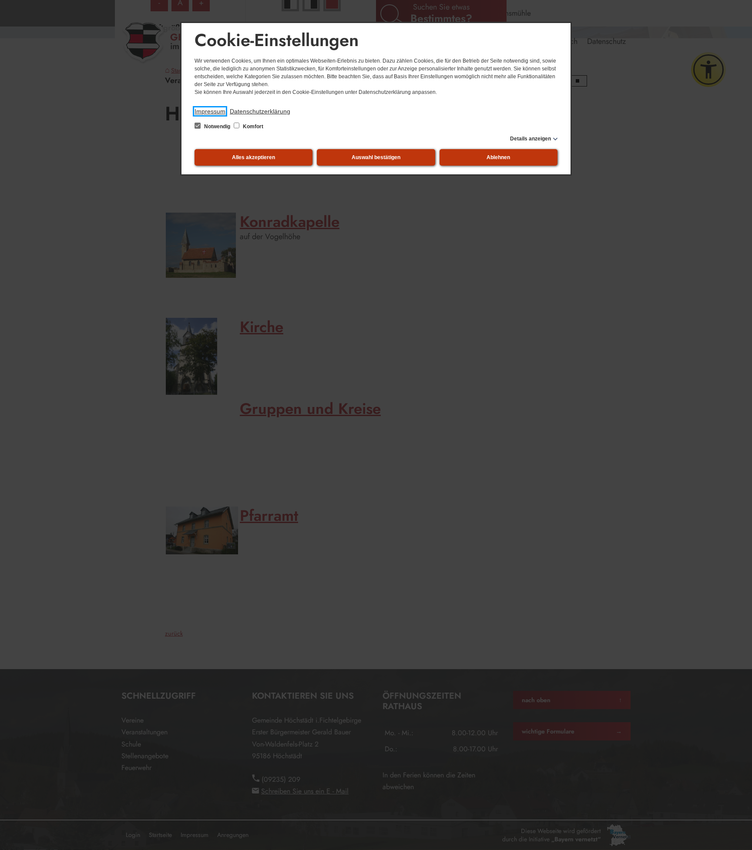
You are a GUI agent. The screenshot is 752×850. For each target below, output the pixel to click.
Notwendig (217, 126)
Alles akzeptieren (253, 157)
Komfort (252, 126)
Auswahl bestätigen (376, 157)
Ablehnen (498, 157)
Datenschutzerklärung (260, 111)
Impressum (210, 111)
